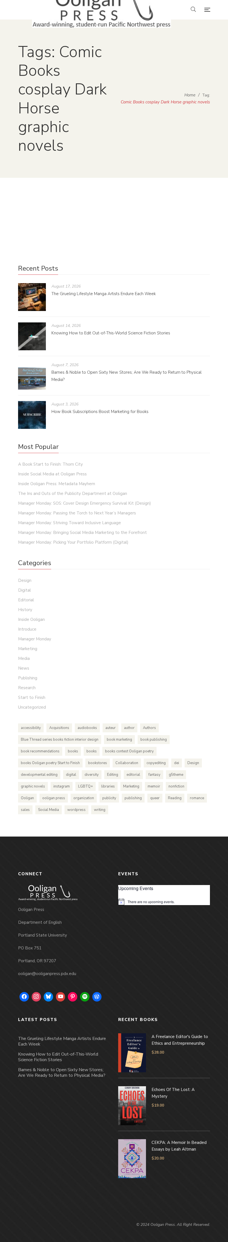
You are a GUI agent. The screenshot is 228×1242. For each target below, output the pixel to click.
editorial (133, 774)
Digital (24, 590)
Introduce (27, 629)
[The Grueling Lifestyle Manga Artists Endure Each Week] (32, 297)
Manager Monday (34, 639)
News (23, 668)
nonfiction (176, 786)
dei (176, 762)
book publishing (153, 739)
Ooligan (27, 798)
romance (197, 798)
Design (24, 580)
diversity (92, 774)
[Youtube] (60, 997)
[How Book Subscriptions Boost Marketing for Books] (32, 415)
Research (27, 688)
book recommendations (40, 751)
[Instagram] (36, 997)
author (129, 727)
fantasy (154, 774)
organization (83, 798)
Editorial (26, 600)
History (25, 610)
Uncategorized (141, 219)
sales (25, 809)
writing (99, 809)
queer (155, 798)
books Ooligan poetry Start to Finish (50, 762)
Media (24, 658)
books (73, 751)
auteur (110, 727)
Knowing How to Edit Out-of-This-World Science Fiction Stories (110, 333)
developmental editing (39, 774)
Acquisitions (59, 727)
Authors (149, 727)
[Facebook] (24, 997)
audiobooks (87, 727)
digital (71, 774)
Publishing (27, 678)
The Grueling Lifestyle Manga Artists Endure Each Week (103, 293)
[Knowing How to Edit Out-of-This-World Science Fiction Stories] (32, 336)
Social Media (48, 809)
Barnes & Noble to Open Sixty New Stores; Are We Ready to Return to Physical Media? (61, 1072)
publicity (109, 798)
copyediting (156, 762)
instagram (61, 786)
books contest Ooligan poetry (129, 751)
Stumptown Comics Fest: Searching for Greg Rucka (112, 203)
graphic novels (33, 786)
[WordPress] (97, 997)
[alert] (164, 901)
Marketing (27, 649)
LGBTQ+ (85, 786)
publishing (133, 798)
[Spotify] (85, 997)
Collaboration (126, 762)
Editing (112, 774)
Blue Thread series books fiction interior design (59, 739)
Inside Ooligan (31, 619)
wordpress (76, 809)
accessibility (31, 727)
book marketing (119, 739)
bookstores (97, 762)
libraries (108, 786)
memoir (154, 786)
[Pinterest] (72, 997)
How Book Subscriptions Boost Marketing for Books (99, 411)
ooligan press (53, 798)
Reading (175, 798)
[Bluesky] (48, 997)
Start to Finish (31, 697)
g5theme (176, 774)
